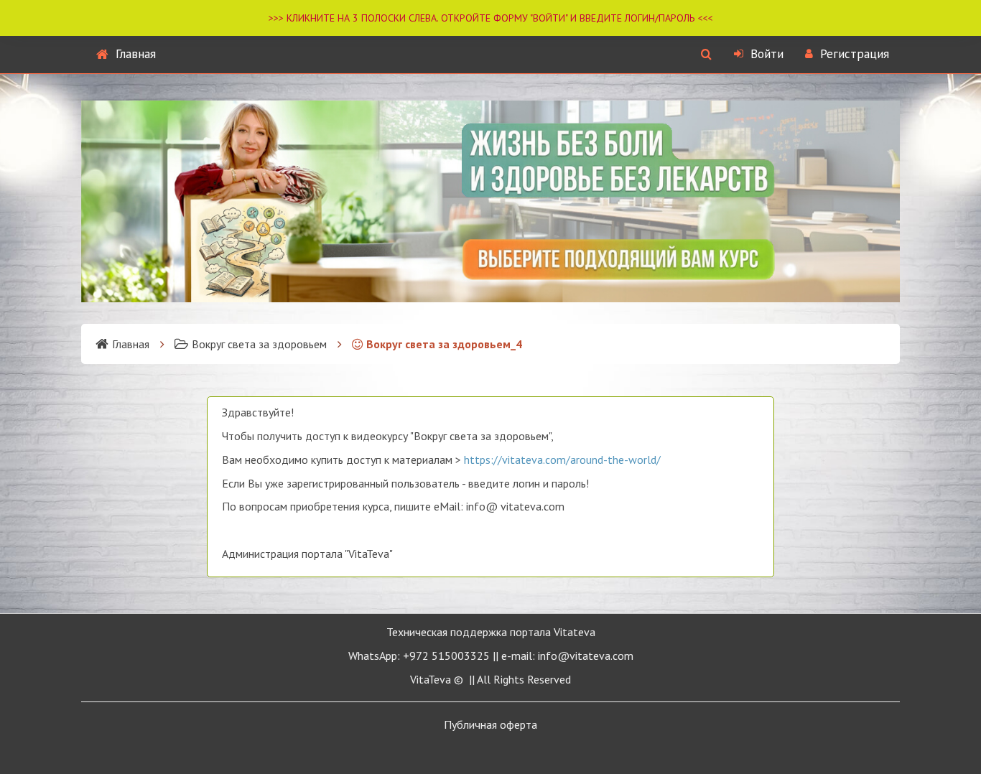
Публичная (490, 724)
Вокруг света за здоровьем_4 (444, 344)
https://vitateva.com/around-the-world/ (562, 459)
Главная (136, 54)
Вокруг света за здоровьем (259, 344)
